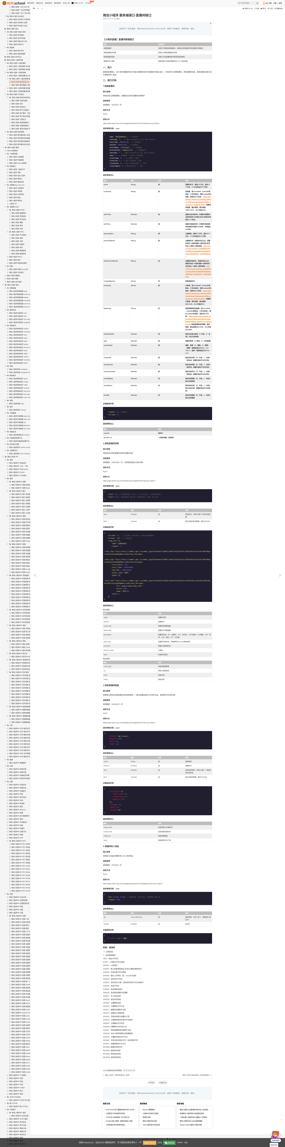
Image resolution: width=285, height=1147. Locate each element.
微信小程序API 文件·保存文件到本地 (21, 731)
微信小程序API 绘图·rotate (20, 1019)
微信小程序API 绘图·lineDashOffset (23, 1069)
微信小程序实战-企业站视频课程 (191, 1121)
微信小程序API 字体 (16, 1084)
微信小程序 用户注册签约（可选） (23, 110)
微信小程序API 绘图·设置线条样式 (23, 947)
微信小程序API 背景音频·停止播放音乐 (24, 578)
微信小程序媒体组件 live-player (20, 394)
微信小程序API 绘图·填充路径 (21, 988)
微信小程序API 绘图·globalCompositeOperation (28, 1059)
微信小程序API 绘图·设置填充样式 (23, 944)
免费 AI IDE (78, 3)
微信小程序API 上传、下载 (18, 466)
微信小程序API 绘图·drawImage (22, 1038)
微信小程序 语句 (17, 247)
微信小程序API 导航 (16, 906)
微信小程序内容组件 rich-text (19, 319)
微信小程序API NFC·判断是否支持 (23, 863)
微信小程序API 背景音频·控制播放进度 (24, 582)
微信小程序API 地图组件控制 (19, 775)
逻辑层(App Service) (17, 185)
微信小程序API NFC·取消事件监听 (23, 856)
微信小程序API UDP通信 (17, 475)
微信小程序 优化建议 (16, 272)
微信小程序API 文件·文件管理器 (20, 753)
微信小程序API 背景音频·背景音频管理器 (25, 603)
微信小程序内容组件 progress (19, 322)
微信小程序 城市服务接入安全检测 (21, 135)
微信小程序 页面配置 (16, 160)
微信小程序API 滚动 (16, 1081)
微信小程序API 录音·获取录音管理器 (24, 635)
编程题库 (48, 3)
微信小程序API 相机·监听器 (20, 650)
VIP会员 (88, 2)
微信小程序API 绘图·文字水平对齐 (23, 1034)
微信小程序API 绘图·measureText (23, 1056)
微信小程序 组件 (15, 260)
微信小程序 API (12, 457)
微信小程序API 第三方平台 (18, 1106)
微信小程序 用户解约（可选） (21, 113)
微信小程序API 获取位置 (17, 769)
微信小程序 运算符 (17, 244)
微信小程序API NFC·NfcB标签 (22, 885)
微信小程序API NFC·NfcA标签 (22, 878)
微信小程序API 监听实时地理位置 (20, 778)
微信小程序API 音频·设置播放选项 (23, 550)
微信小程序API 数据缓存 (17, 763)
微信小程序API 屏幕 (16, 813)
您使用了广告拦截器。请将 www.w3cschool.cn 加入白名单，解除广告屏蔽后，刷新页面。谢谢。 (157, 29)
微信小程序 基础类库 (18, 254)
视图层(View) (14, 207)
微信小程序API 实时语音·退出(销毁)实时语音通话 (28, 703)
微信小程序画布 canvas (17, 410)
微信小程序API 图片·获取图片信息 (23, 503)
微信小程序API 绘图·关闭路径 (21, 997)
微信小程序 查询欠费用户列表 (21, 129)
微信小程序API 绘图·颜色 (20, 928)
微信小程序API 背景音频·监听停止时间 (24, 591)
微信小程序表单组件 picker (18, 344)
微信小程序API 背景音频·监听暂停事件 (24, 597)
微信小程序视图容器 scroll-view (20, 294)
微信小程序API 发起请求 (17, 463)
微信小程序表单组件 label (18, 341)
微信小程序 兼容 (12, 279)
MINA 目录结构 (12, 150)
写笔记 (152, 1083)
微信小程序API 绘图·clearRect (22, 984)
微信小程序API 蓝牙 (16, 806)
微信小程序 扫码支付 (18, 107)
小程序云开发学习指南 (150, 1113)
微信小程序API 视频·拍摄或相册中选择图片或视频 (28, 538)
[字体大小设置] (38, 8)
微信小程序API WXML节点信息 (20, 1100)
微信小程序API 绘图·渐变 (20, 925)
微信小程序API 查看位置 (17, 772)
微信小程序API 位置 (16, 913)
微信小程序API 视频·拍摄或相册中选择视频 (26, 535)
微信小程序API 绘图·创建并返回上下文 (24, 934)
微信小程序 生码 (17, 104)
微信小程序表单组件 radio (18, 350)
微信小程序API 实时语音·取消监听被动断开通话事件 (29, 694)
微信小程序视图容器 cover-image (21, 307)
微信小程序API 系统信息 (17, 785)
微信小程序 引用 (17, 229)
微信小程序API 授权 (16, 1138)
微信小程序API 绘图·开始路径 (21, 994)
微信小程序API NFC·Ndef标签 (22, 875)
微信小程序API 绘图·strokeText (22, 1066)
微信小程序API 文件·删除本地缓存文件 (22, 735)
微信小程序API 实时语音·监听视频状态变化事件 (27, 688)
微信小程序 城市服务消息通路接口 (21, 138)
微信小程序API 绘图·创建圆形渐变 (23, 956)
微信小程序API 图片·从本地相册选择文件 (25, 513)
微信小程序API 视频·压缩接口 (21, 532)
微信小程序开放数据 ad (17, 422)
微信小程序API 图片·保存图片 (21, 494)
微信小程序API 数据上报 (17, 1128)
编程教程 (57, 3)
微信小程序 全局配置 (16, 157)
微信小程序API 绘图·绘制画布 (21, 938)
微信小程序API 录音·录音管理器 (22, 638)
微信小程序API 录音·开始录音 (21, 628)
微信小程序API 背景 (16, 1078)
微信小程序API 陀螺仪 (17, 828)
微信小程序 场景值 (15, 191)
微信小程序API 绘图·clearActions (23, 1053)
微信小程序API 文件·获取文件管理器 (21, 747)
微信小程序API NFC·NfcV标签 (22, 891)
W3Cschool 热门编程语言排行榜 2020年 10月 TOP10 (121, 1110)
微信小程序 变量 (17, 238)
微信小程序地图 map (16, 403)
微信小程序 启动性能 (16, 35)
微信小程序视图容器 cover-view (20, 304)
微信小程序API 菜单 (16, 1094)
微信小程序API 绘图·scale (20, 1016)
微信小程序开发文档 (150, 1121)
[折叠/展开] (34, 8)
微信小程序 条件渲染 (18, 219)
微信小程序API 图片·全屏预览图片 (23, 500)
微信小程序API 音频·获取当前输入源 (24, 560)
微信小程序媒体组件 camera (19, 388)
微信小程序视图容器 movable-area (21, 300)
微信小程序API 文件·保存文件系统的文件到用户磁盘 (27, 728)
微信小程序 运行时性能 (17, 38)
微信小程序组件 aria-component (20, 453)
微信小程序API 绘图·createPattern (23, 1072)
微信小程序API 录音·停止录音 (21, 632)
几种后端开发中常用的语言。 (116, 1125)
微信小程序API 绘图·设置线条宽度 (23, 963)
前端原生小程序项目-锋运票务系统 (192, 1113)
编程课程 (30, 3)
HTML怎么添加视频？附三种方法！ (118, 1117)
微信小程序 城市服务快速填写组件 (21, 141)
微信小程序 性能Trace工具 (18, 269)
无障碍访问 (13, 450)
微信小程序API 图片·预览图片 (21, 497)
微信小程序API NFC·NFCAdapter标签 (24, 881)
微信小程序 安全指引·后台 (18, 26)
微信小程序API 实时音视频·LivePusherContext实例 (29, 622)
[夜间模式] (42, 8)
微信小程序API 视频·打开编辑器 (22, 522)
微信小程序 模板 (17, 222)
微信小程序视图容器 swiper (18, 297)
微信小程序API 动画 (16, 910)
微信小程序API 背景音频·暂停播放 (23, 588)
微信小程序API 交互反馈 (17, 897)
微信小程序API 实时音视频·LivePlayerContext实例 (29, 619)
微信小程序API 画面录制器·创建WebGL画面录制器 (29, 710)
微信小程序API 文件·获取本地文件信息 (22, 744)
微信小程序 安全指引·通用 (18, 22)
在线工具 (66, 3)
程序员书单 (147, 1117)
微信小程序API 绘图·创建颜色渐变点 (24, 959)
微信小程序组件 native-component (21, 447)
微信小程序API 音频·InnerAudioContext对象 (26, 569)
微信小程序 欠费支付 (18, 119)
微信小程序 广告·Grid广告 (20, 7)
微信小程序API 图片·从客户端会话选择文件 (26, 510)
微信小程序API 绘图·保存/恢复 (22, 1044)
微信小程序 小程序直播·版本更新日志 (22, 91)
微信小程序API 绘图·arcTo (20, 1063)
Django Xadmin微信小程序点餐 (191, 1125)
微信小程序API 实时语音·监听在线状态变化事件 (27, 681)
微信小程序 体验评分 (16, 44)
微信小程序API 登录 (19, 1113)
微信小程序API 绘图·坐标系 (20, 922)
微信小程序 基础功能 (16, 182)
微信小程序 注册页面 (16, 194)
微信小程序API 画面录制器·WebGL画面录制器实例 (29, 713)
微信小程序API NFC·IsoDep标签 (22, 866)
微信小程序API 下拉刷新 (17, 1075)
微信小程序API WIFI (16, 838)
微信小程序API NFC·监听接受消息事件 (24, 853)
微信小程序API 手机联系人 (18, 822)
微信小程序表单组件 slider (18, 354)
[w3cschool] (13, 3)
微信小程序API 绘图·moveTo (21, 1000)
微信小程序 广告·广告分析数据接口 (23, 13)
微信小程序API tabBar (17, 1088)
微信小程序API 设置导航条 (18, 900)
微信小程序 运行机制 (14, 282)
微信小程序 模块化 (15, 179)
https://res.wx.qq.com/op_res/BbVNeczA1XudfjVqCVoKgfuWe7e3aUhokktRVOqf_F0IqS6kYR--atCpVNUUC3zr (198, 251)
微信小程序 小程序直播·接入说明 (20, 76)
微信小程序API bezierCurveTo (22, 1013)
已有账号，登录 (182, 1142)
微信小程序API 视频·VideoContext (23, 541)
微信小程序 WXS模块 (18, 235)
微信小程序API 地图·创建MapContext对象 (26, 485)
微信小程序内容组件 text (18, 316)
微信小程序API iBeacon (17, 810)
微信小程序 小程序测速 (15, 60)
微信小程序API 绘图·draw (20, 1047)
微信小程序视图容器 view (18, 291)
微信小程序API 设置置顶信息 (19, 903)
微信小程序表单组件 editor (18, 363)
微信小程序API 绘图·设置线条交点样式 (24, 969)
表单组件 (13, 325)
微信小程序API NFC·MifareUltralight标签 (25, 872)
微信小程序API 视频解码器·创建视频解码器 (26, 719)
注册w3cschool (149, 1143)
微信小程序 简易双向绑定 (18, 263)
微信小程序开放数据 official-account (22, 425)
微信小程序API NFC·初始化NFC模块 (24, 847)
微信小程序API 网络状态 (17, 788)
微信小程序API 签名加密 (19, 1116)
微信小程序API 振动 (16, 819)
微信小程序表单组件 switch (18, 357)
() (264, 8)
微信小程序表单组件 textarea (19, 360)
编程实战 (39, 3)
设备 (11, 781)
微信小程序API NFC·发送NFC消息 (23, 850)
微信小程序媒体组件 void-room (20, 397)
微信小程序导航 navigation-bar (20, 372)
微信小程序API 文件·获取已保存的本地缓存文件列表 (27, 741)
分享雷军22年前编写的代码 (115, 1113)
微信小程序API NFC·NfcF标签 (22, 888)
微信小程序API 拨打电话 (17, 797)
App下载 (268, 3)
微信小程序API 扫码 (16, 800)
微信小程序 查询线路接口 (20, 122)
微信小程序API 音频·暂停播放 (21, 557)
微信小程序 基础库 (13, 275)
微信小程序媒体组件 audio (18, 379)
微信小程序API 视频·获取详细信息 (23, 525)
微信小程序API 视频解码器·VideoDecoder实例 (27, 722)
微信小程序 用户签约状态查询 (21, 116)
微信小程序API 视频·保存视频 (21, 519)
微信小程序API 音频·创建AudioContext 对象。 (27, 566)
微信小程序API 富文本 (19, 653)
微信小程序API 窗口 (16, 1091)
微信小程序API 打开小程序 (18, 1119)
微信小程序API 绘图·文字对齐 (21, 1031)
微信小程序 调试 (12, 29)
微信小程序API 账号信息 (17, 1122)
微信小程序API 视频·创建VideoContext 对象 (26, 528)
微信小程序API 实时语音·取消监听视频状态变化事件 (29, 697)
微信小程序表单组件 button (18, 329)
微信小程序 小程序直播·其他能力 (20, 88)
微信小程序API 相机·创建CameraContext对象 (27, 644)
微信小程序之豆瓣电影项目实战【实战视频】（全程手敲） (195, 1110)
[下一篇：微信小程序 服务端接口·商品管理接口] (280, 575)
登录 (280, 3)
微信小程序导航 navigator (18, 369)
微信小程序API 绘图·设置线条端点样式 (24, 966)
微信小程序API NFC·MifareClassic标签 (25, 869)
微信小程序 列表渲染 (18, 216)
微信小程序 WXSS (15, 257)
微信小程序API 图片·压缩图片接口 (23, 507)
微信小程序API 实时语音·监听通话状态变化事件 (27, 678)
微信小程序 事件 (17, 225)
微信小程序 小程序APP (17, 169)
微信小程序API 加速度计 (17, 791)
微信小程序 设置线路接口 (20, 126)
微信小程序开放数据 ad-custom (20, 428)
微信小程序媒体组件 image (18, 382)
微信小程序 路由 (15, 197)
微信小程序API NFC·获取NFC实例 (23, 860)
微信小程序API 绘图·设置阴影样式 (23, 950)
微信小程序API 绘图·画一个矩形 (22, 981)
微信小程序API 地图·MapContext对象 (24, 488)
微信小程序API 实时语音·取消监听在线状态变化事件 (29, 691)
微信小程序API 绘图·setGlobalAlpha (24, 1041)
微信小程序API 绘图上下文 (20, 931)
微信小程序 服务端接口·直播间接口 (23, 82)
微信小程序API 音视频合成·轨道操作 (24, 669)
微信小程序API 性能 (16, 825)
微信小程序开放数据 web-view (20, 419)
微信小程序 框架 (13, 147)
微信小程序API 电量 (16, 835)
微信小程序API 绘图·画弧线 (20, 1006)
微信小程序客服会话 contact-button (22, 435)
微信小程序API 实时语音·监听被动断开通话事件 (27, 685)
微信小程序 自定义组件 (17, 175)
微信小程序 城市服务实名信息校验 (21, 144)
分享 (271, 8)
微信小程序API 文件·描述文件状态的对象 (23, 756)
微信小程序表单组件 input (18, 338)
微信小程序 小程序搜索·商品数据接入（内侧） (25, 69)
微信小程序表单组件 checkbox (20, 332)
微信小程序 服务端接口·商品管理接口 (24, 85)
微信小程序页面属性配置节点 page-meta (23, 441)
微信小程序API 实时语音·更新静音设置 (24, 675)
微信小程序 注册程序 (16, 188)
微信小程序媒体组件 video (18, 385)
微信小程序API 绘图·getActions (22, 1050)
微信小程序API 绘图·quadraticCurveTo (25, 1009)
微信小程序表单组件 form (18, 335)
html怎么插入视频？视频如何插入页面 (119, 1121)
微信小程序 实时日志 (14, 57)
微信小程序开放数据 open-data (20, 416)
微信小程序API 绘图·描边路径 (21, 991)
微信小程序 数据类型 (18, 250)
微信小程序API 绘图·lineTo (20, 1003)
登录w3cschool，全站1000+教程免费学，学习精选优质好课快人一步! (110, 1142)
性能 (11, 266)
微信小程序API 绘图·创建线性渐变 (23, 953)
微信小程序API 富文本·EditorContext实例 (25, 657)
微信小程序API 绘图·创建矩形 (21, 975)
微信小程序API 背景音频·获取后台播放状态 (26, 600)
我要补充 (163, 1083)
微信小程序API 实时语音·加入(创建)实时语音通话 (28, 700)
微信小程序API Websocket (18, 469)
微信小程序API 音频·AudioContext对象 (25, 572)
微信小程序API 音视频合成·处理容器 (24, 666)
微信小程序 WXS (18, 232)
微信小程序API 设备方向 (17, 831)
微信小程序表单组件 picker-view (20, 347)
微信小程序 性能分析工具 (18, 41)
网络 (11, 460)
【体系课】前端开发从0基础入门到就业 (193, 1117)
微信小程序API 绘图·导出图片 (21, 941)
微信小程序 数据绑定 (18, 213)
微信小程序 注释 (17, 241)
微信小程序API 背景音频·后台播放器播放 (25, 585)
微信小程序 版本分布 (16, 51)
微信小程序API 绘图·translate (21, 1022)
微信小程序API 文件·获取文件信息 (21, 750)
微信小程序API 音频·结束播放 (21, 547)
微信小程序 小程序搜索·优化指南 (20, 66)
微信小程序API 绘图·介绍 (20, 919)
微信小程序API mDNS (17, 472)
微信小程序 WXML (18, 210)
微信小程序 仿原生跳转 (19, 101)
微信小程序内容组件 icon (18, 313)
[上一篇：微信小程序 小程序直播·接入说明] (35, 575)
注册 (274, 3)
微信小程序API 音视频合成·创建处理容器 (25, 663)
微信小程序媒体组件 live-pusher (20, 391)
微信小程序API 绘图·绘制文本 (21, 1028)
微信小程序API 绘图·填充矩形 (21, 978)
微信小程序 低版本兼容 (17, 54)
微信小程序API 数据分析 (17, 1131)
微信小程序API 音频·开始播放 (21, 553)
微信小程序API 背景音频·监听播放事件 (24, 594)
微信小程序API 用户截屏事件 (19, 816)
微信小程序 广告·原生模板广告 (22, 10)
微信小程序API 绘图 (19, 916)
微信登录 (171, 1143)
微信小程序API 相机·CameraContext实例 (25, 647)
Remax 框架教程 (149, 1110)
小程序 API (13, 204)
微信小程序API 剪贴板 (17, 803)
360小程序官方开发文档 (151, 1125)
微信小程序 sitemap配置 (17, 163)
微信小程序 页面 (15, 172)
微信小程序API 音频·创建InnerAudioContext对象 (28, 563)
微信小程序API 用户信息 (17, 1125)
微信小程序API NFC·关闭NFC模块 (23, 844)
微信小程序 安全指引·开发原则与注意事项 (23, 19)
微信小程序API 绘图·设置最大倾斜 (23, 972)
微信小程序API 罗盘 (16, 794)
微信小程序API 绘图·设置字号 (21, 1025)
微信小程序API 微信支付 (17, 1134)
